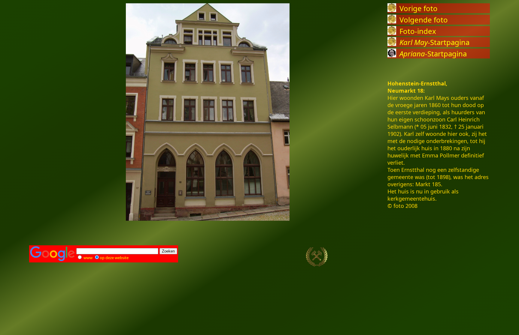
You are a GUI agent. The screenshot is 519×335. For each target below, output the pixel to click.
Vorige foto (418, 8)
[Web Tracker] (479, 257)
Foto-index (417, 31)
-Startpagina (434, 42)
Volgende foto (423, 20)
